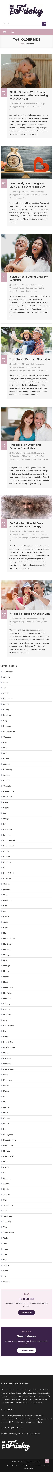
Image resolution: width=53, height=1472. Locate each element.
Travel (5, 1249)
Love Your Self (9, 1047)
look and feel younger (18, 538)
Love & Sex (8, 1042)
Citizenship (7, 770)
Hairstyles (7, 955)
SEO (5, 1173)
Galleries (7, 884)
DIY (4, 824)
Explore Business (27, 1350)
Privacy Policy (28, 1469)
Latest (28, 1466)
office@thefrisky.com (15, 1428)
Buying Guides (9, 731)
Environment (8, 846)
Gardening (7, 900)
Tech (5, 1211)
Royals (6, 1167)
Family (6, 851)
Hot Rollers (7, 993)
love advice (35, 195)
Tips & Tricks (8, 1233)
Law (5, 1020)
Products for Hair (10, 1140)
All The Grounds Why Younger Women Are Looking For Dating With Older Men (28, 95)
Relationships (39, 103)
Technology (8, 1216)
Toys (5, 1243)
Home (5, 982)
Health (43, 531)
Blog (5, 721)
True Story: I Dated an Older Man (29, 359)
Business (7, 726)
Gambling (7, 889)
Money (6, 1075)
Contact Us (20, 1466)
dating (21, 107)
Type (5, 1254)
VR (4, 1276)
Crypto (6, 808)
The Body (7, 1222)
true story (43, 370)
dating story (31, 367)
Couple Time (8, 791)
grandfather (25, 459)
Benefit (21, 534)
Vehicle (6, 1265)
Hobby (6, 977)
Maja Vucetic (17, 531)
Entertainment (9, 840)
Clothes (6, 780)
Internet (6, 1009)
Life (4, 1031)
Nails (5, 1102)
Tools (5, 1238)
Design (6, 819)
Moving (6, 1091)
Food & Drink (8, 873)
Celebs (6, 759)
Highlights (7, 966)
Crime (5, 802)
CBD (5, 753)
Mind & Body (8, 1069)
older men (30, 107)
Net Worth (7, 1107)
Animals (6, 677)
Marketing (7, 1058)
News (5, 1113)
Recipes (6, 1151)
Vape (5, 1260)
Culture (6, 813)
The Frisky (16, 192)
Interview (7, 1015)
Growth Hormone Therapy (36, 534)
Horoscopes (8, 987)
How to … (7, 998)
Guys (37, 531)
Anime (5, 682)
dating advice (31, 288)
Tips (5, 1227)
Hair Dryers (8, 944)
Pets (5, 1129)
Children (6, 764)
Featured (7, 862)
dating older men (33, 622)
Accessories (8, 672)
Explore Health (26, 1313)
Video (5, 1271)
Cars (5, 742)
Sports (6, 1189)
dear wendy (23, 195)
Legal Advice (8, 1026)
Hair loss (6, 949)
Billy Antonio (16, 103)
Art (4, 688)
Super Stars (8, 1205)
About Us (10, 1466)
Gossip (6, 917)
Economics (7, 829)
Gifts (5, 906)
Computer (7, 786)
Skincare (6, 1184)
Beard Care (8, 699)
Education (7, 835)
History (6, 971)
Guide (5, 922)
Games (6, 895)
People (6, 1124)
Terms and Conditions (40, 1466)
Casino (6, 748)
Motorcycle (7, 1080)
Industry (6, 1004)
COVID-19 (7, 797)
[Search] (44, 24)
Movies (6, 1085)
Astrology (7, 693)
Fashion (6, 857)
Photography (8, 1135)
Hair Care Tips (9, 938)
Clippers (6, 775)
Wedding (7, 1282)
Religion (6, 1162)
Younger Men (20, 198)
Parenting (7, 1118)
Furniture (7, 878)
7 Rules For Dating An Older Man (29, 613)
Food (5, 868)
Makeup (6, 1053)
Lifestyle (6, 1036)
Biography (7, 715)
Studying (6, 1194)
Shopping (7, 1178)
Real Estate (8, 1145)
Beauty (6, 704)
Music (5, 1096)
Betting (6, 710)
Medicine (7, 1064)
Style (5, 1200)
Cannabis (7, 737)
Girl (4, 911)
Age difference (24, 456)
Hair (5, 933)
